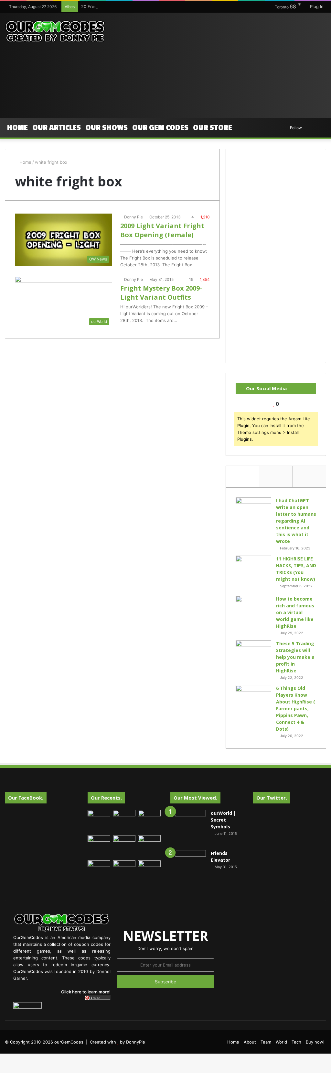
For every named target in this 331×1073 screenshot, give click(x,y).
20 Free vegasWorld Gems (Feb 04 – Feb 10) (126, 6)
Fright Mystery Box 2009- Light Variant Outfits (161, 293)
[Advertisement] (223, 64)
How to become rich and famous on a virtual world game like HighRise (295, 612)
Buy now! (315, 1042)
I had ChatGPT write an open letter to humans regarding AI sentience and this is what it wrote (296, 520)
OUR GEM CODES (160, 127)
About (250, 1042)
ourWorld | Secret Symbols (223, 820)
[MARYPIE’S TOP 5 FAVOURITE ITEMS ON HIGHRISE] (149, 871)
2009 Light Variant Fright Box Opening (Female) (162, 230)
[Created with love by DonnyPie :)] (55, 31)
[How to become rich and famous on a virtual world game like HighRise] (253, 608)
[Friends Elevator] (188, 868)
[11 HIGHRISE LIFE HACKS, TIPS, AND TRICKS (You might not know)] (253, 573)
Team (266, 1042)
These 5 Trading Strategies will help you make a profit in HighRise (295, 657)
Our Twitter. (271, 797)
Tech (296, 1042)
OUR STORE (212, 127)
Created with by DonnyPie (117, 1042)
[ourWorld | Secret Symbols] (188, 828)
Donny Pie (133, 217)
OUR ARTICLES (56, 127)
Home (17, 127)
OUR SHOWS (106, 127)
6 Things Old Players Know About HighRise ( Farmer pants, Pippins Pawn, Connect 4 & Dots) (295, 708)
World (281, 1042)
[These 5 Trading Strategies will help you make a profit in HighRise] (253, 658)
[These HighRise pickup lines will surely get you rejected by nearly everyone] (99, 866)
